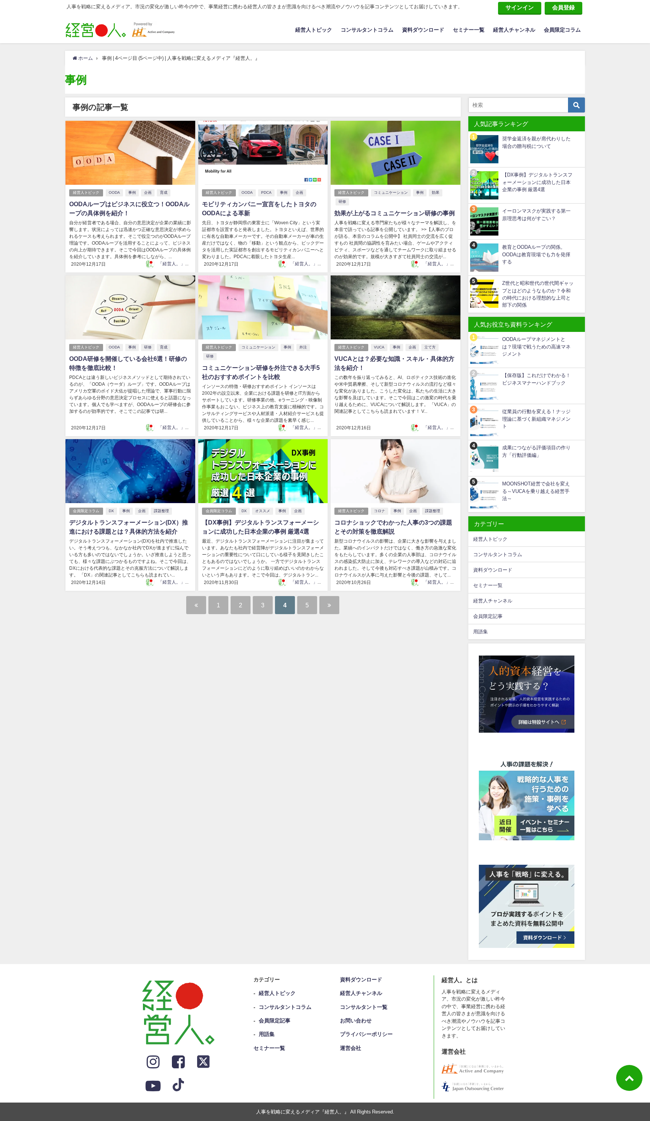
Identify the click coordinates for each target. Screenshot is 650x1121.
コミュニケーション (391, 192)
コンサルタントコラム (367, 29)
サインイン (520, 7)
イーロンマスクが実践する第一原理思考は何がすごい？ (536, 214)
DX (111, 511)
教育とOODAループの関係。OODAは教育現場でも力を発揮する (536, 254)
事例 (132, 192)
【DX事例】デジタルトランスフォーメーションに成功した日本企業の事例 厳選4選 (537, 182)
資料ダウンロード (423, 29)
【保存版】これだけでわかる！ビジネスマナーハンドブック (536, 379)
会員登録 (563, 7)
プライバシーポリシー (366, 1034)
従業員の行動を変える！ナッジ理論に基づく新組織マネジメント (536, 419)
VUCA (379, 347)
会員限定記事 (488, 616)
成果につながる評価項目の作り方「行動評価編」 (536, 451)
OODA (114, 192)
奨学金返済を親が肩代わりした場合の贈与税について (536, 142)
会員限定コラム (562, 29)
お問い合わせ (356, 1020)
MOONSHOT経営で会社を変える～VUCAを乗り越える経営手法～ (536, 491)
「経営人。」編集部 (178, 264)
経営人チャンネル (514, 29)
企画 (148, 192)
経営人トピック (313, 29)
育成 (163, 192)
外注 (303, 347)
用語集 (480, 631)
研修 (342, 201)
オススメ (262, 511)
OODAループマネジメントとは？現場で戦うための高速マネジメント (536, 346)
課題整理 (161, 511)
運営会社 (350, 1048)
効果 (435, 192)
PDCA (266, 192)
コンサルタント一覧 (363, 1007)
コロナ (379, 511)
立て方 (430, 347)
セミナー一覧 (468, 29)
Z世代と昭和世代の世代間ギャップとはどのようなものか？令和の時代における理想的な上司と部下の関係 (538, 294)
